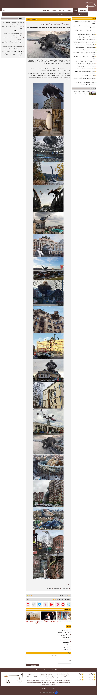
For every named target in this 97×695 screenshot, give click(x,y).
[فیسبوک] (52, 599)
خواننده (79, 677)
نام (70, 656)
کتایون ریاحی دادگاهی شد (16, 31)
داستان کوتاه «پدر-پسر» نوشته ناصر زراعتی (85, 69)
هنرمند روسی (48, 588)
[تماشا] (51, 604)
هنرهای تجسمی (65, 588)
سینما (85, 14)
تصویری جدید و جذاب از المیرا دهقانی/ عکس (85, 39)
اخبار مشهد (66, 647)
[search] (4, 10)
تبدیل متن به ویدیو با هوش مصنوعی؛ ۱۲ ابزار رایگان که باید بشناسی (12, 23)
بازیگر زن (91, 674)
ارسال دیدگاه (33, 665)
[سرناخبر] (90, 4)
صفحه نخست (83, 10)
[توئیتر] (54, 599)
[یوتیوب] (63, 604)
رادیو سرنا (69, 10)
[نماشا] (28, 604)
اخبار (75, 10)
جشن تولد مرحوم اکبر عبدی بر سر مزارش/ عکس (84, 45)
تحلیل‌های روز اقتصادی (63, 632)
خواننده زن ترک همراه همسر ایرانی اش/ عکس (12, 46)
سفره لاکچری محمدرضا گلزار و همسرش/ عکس (12, 51)
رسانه (76, 14)
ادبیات (71, 14)
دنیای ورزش (66, 645)
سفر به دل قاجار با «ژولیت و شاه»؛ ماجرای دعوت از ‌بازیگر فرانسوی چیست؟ (81, 93)
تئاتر (68, 14)
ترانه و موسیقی (65, 637)
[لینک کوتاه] (31, 596)
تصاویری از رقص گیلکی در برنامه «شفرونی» (12, 49)
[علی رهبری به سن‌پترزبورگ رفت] (48, 616)
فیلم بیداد (91, 680)
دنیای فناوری (66, 642)
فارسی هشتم (66, 649)
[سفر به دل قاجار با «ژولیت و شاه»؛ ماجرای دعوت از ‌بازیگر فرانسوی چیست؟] (92, 93)
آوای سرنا (61, 10)
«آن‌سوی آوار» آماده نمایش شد (88, 75)
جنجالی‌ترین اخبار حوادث (63, 635)
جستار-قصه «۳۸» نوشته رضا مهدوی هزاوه (85, 66)
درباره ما (44, 688)
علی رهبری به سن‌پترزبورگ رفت (48, 621)
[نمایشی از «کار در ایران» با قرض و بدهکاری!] (33, 616)
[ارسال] (29, 595)
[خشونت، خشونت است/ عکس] (64, 616)
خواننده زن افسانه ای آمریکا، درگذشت (86, 34)
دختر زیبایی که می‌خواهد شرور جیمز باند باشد (85, 61)
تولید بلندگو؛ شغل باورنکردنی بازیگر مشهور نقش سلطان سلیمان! (13, 34)
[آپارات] (57, 604)
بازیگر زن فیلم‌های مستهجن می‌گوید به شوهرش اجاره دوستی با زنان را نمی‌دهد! (84, 83)
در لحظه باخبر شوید (64, 630)
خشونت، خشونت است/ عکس (64, 621)
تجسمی (63, 14)
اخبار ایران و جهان (64, 640)
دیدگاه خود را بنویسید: (53, 656)
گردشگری (58, 14)
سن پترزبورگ (56, 588)
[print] (27, 595)
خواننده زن (91, 677)
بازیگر (80, 674)
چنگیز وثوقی (78, 680)
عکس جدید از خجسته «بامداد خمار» (87, 50)
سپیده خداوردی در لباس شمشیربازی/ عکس (85, 47)
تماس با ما (52, 688)
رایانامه (70, 660)
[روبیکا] (34, 604)
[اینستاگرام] (45, 604)
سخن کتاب (46, 10)
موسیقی (81, 14)
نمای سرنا (54, 10)
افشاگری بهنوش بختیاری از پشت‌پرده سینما (85, 63)
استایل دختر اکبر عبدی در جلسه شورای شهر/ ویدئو (84, 42)
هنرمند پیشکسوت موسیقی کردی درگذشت (86, 37)
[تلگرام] (55, 599)
